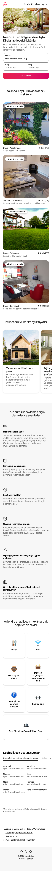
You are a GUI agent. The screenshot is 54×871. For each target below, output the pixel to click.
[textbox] (14, 67)
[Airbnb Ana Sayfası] (5, 4)
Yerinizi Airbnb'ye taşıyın (35, 4)
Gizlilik (22, 859)
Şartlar (30, 859)
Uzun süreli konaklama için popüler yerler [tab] (20, 758)
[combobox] (26, 58)
